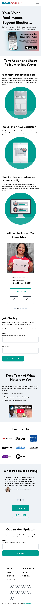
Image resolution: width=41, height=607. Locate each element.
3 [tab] (20, 308)
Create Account (13, 359)
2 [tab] (17, 308)
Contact (25, 572)
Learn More (20, 291)
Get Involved (27, 569)
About (10, 569)
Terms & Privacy (27, 603)
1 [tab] (17, 500)
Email (4, 540)
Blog (9, 572)
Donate (11, 579)
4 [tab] (23, 308)
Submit (20, 553)
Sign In (10, 576)
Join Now (20, 508)
